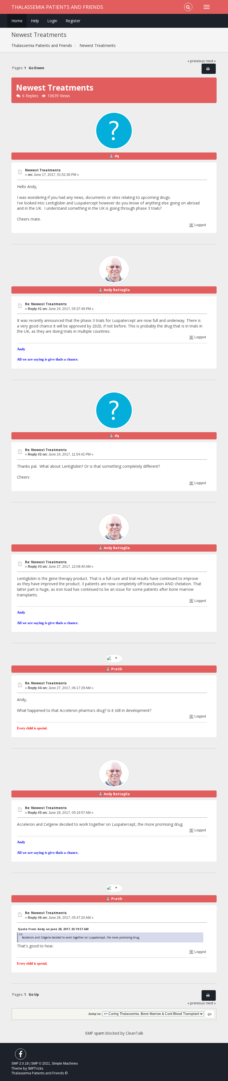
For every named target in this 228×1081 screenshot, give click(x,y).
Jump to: (94, 1013)
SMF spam (94, 1033)
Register (73, 20)
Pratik (116, 669)
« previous (196, 61)
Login (52, 20)
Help (35, 20)
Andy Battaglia (117, 289)
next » (211, 61)
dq (117, 156)
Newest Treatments (43, 170)
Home (17, 20)
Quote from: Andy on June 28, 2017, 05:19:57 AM (53, 929)
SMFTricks (35, 1068)
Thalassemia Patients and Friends (57, 7)
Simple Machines (65, 1063)
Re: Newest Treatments (46, 304)
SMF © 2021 (40, 1063)
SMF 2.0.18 (20, 1063)
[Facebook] (20, 1055)
